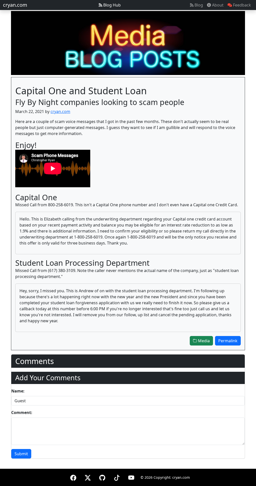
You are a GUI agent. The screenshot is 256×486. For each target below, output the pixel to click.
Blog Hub (111, 5)
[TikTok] (117, 477)
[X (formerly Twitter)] (88, 477)
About (217, 5)
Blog (198, 5)
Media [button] (203, 341)
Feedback (241, 5)
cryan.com (15, 5)
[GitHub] (102, 477)
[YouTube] (131, 477)
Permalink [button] (228, 341)
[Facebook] (73, 477)
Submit (21, 453)
